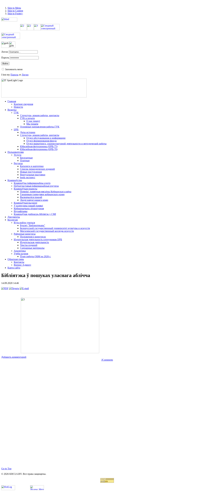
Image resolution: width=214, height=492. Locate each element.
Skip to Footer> (15, 13)
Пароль (5, 57)
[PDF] (4, 288)
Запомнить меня (13, 69)
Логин (4, 51)
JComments (107, 360)
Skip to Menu (14, 8)
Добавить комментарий (13, 357)
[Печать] (14, 288)
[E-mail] (24, 288)
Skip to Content (15, 10)
